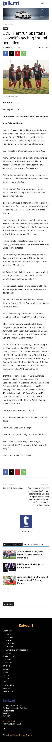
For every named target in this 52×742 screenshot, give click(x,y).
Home (5, 24)
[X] (11, 53)
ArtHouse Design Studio (21, 735)
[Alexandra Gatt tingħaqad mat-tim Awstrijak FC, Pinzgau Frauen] (9, 580)
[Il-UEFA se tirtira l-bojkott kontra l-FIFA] (9, 567)
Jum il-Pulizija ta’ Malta (13, 488)
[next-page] (8, 590)
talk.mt (8, 47)
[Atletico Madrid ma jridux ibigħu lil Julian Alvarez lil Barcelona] (9, 554)
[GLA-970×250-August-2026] (26, 14)
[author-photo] (26, 528)
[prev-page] (4, 590)
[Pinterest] (17, 53)
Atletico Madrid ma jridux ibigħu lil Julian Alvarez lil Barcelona (30, 554)
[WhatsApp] (23, 53)
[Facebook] (5, 53)
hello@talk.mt (9, 721)
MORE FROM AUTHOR (33, 545)
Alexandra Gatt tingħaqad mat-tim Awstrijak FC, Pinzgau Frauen (33, 580)
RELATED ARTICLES (12, 545)
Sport (12, 24)
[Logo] (9, 701)
